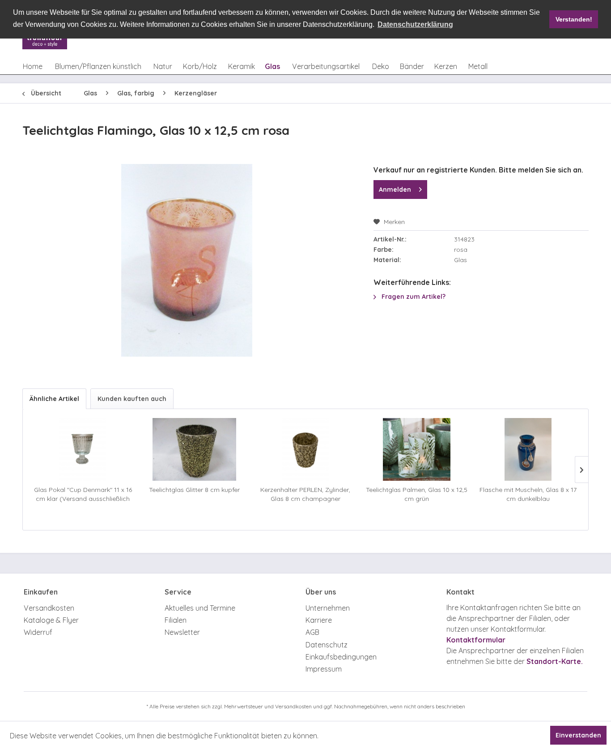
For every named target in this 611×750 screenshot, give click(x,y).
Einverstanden (578, 735)
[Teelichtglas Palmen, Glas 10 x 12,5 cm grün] (416, 449)
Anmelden (395, 189)
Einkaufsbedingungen (341, 656)
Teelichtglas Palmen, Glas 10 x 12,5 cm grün (416, 494)
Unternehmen (328, 607)
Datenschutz (327, 644)
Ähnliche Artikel (54, 399)
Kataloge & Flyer (51, 620)
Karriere (319, 620)
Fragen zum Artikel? (413, 297)
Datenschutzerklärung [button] (415, 24)
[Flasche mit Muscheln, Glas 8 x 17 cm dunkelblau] (528, 449)
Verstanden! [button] (574, 19)
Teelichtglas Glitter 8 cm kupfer (194, 490)
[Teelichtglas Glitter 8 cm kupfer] (194, 449)
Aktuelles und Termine (200, 607)
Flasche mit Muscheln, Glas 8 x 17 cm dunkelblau (528, 494)
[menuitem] (32, 66)
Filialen (176, 620)
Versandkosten (49, 607)
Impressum (324, 668)
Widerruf (38, 632)
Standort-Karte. (554, 661)
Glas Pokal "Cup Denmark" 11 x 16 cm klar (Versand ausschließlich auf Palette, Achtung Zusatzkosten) (83, 494)
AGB (312, 632)
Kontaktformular (475, 639)
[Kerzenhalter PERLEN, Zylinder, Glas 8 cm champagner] (306, 449)
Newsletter (182, 632)
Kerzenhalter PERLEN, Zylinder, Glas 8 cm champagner (305, 494)
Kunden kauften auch (132, 399)
